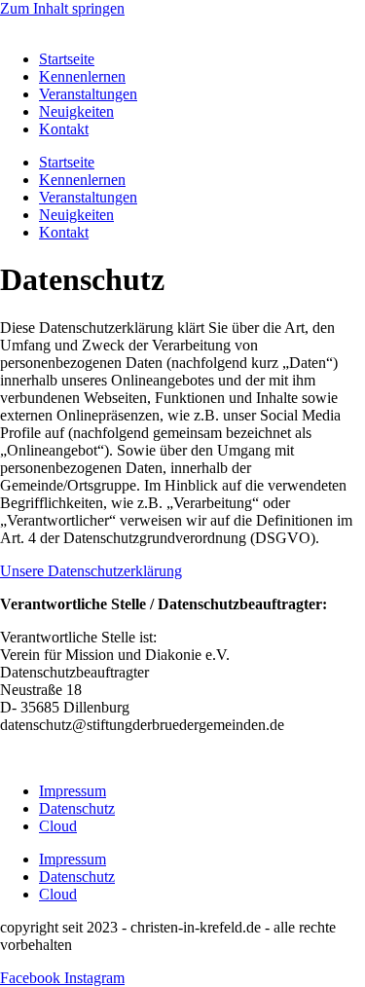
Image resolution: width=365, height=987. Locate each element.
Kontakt (64, 129)
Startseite (66, 59)
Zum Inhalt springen (62, 8)
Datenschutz (77, 808)
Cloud (58, 826)
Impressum (72, 791)
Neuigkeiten (76, 111)
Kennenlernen (82, 76)
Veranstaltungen (88, 94)
